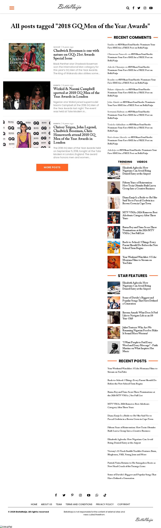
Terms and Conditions (79, 504)
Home (34, 504)
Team (59, 504)
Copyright (123, 504)
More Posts (52, 167)
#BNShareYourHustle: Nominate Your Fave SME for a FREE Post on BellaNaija (130, 57)
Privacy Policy (105, 504)
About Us (46, 504)
